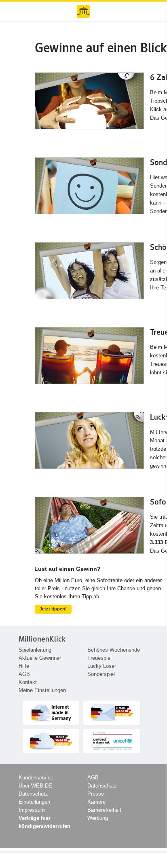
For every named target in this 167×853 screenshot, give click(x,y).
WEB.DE (83, 11)
